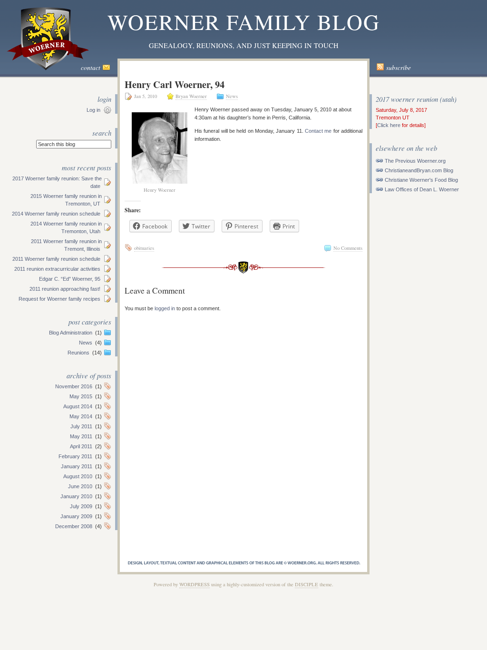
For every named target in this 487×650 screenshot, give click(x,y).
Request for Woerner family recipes (59, 299)
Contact (90, 67)
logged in (165, 308)
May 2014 (80, 416)
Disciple (306, 584)
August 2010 (77, 476)
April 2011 (81, 446)
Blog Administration (70, 332)
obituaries (144, 248)
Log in (93, 110)
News (85, 342)
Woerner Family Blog (243, 21)
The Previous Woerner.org (415, 161)
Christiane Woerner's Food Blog (421, 180)
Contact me (318, 131)
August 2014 (77, 406)
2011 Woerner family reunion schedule (56, 259)
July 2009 (81, 506)
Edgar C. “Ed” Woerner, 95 (69, 279)
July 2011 (81, 426)
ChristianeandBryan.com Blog (419, 170)
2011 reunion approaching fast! (64, 289)
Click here (388, 125)
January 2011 (76, 466)
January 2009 (76, 516)
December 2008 (73, 526)
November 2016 (73, 386)
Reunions (78, 352)
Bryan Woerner (191, 96)
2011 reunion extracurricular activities (57, 269)
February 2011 (75, 456)
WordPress (194, 584)
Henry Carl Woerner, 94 (174, 84)
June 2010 (80, 486)
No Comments (347, 248)
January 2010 (76, 496)
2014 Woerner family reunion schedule (56, 214)
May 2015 (80, 396)
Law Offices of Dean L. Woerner (422, 189)
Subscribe (398, 67)
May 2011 (81, 436)
